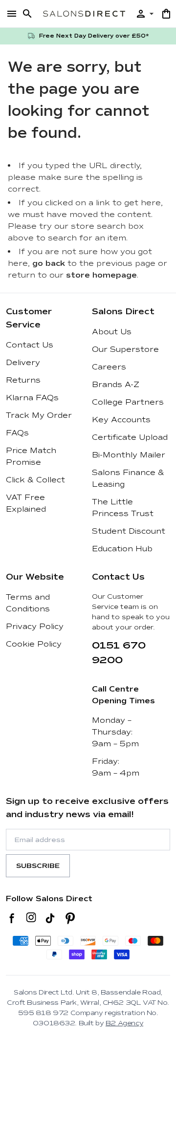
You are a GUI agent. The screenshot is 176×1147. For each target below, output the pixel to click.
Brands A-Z (115, 385)
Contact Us (29, 345)
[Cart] (166, 14)
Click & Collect (35, 480)
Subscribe (38, 866)
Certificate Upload (130, 437)
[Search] (27, 14)
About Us (112, 332)
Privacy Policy (35, 626)
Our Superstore (125, 349)
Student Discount (128, 531)
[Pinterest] (70, 918)
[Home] (84, 13)
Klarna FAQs (32, 398)
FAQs (17, 433)
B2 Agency (124, 1023)
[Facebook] (12, 918)
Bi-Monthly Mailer (128, 455)
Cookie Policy (34, 644)
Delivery (23, 363)
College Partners (128, 402)
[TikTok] (50, 918)
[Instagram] (31, 918)
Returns (23, 380)
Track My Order (39, 415)
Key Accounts (121, 420)
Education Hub (122, 549)
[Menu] (12, 14)
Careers (109, 367)
